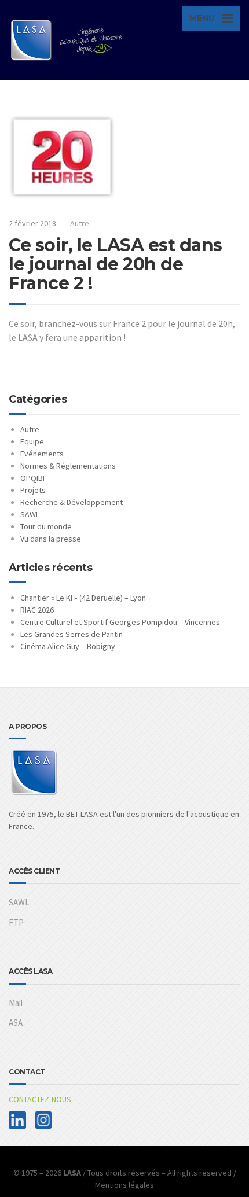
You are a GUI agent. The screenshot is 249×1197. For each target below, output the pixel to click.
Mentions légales (124, 1185)
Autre (79, 223)
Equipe (32, 441)
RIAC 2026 (37, 610)
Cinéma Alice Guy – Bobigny (67, 646)
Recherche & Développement (71, 502)
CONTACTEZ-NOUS (40, 1099)
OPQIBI (32, 478)
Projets (33, 490)
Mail (16, 1002)
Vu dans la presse (50, 538)
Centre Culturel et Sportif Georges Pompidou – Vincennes (120, 622)
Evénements (42, 453)
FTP (16, 922)
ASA (16, 1022)
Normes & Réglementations (68, 466)
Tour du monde (46, 526)
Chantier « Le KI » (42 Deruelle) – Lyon (83, 597)
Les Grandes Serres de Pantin (71, 634)
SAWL (29, 514)
